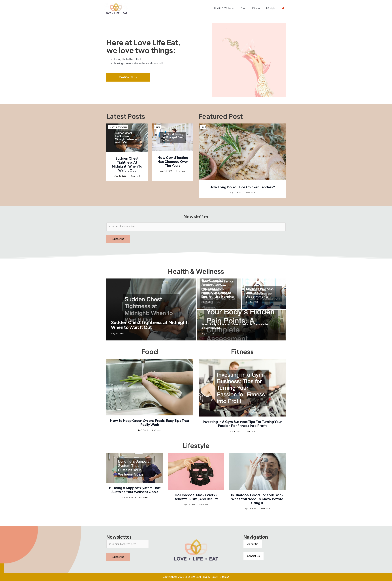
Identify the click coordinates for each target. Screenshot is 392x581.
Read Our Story (128, 77)
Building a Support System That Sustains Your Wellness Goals (135, 490)
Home (157, 126)
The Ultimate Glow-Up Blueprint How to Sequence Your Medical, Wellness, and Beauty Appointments (263, 286)
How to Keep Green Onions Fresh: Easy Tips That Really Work (149, 422)
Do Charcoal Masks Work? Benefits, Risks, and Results (196, 497)
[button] (283, 8)
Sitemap (224, 577)
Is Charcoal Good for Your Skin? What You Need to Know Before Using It (257, 499)
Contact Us (253, 556)
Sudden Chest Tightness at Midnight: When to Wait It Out (127, 164)
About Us (252, 544)
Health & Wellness (118, 126)
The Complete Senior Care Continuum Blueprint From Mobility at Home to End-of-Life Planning (217, 288)
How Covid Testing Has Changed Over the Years (173, 161)
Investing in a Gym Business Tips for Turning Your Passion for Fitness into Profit (242, 423)
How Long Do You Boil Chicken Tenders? (242, 187)
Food (203, 126)
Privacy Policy (210, 577)
